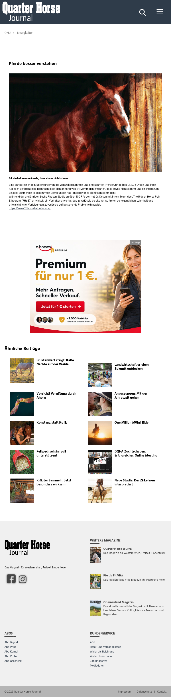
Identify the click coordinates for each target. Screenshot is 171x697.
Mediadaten (97, 665)
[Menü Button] (160, 12)
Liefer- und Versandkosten (105, 647)
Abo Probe (10, 656)
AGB (92, 642)
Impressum (125, 691)
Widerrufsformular (101, 656)
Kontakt (162, 691)
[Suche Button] (142, 12)
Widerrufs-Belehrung (102, 651)
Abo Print (10, 647)
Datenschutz (144, 691)
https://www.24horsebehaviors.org (30, 208)
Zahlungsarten (99, 661)
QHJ (7, 32)
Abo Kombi (11, 651)
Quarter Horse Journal (27, 691)
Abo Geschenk (13, 661)
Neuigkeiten (25, 32)
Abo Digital (11, 642)
